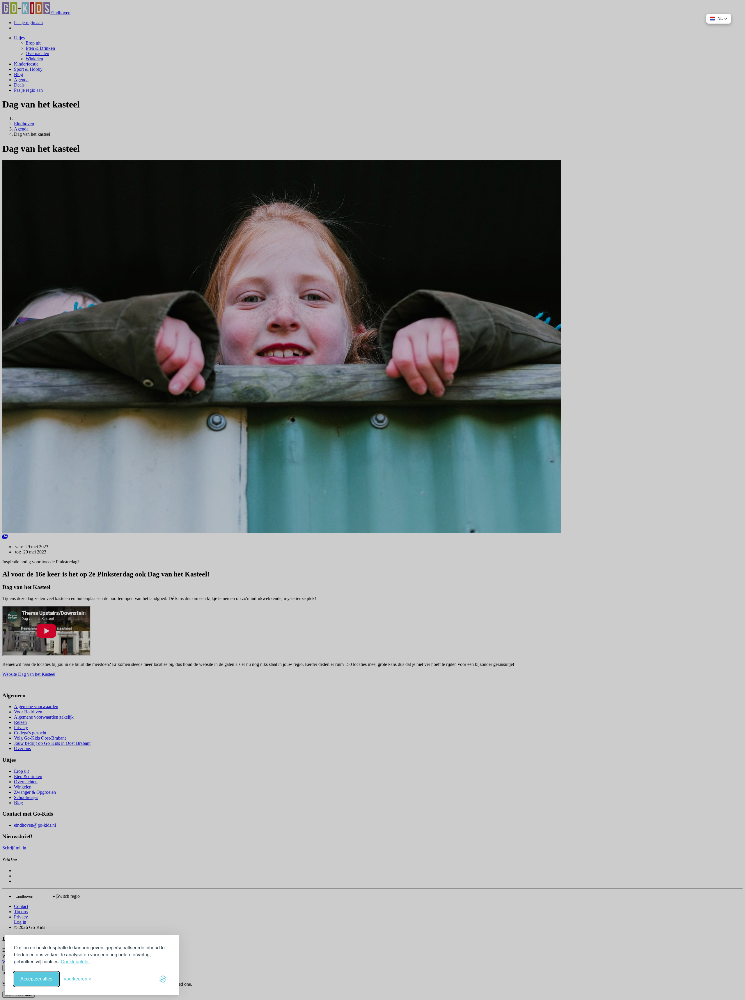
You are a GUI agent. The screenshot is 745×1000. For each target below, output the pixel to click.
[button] (719, 18)
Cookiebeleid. (75, 961)
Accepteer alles (36, 978)
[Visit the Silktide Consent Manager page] (163, 979)
